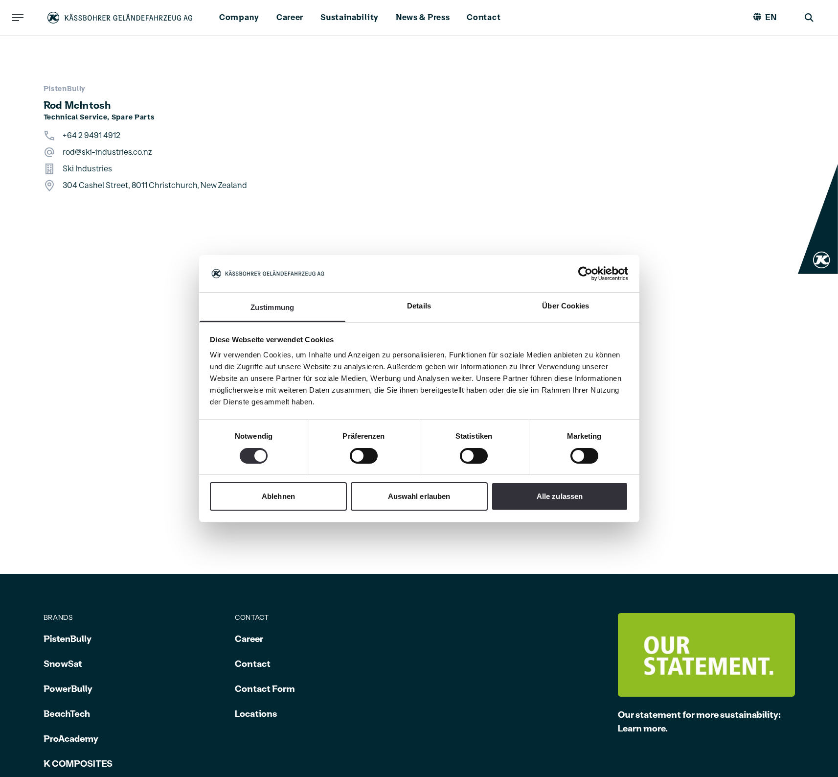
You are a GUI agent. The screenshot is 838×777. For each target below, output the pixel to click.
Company (239, 18)
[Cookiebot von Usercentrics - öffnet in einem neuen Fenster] (585, 273)
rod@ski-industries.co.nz (107, 152)
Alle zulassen (560, 496)
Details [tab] (419, 306)
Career (289, 18)
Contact (483, 18)
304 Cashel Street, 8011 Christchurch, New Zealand (155, 185)
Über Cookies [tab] (565, 306)
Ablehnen (278, 496)
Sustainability (349, 18)
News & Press (423, 18)
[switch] (364, 456)
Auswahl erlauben (419, 496)
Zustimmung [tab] (272, 307)
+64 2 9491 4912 (91, 136)
